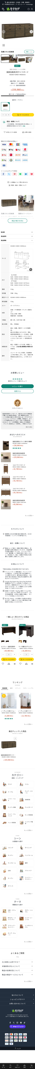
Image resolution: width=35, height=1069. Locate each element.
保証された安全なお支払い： (9, 141)
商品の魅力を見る (17, 221)
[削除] (15, 738)
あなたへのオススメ (17, 434)
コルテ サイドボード (19, 466)
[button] (9, 718)
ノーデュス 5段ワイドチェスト (26, 712)
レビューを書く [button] (17, 386)
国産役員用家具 (20, 85)
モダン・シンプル (28, 688)
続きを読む (29, 427)
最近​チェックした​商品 (17, 731)
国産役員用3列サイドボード (9, 756)
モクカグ (13, 9)
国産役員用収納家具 (20, 454)
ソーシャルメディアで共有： (9, 171)
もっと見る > (29, 515)
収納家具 (21, 83)
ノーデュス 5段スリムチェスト (9, 712)
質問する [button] (17, 391)
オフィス (17, 688)
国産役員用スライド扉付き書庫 (22, 442)
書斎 (11, 688)
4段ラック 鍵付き (17, 647)
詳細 (24, 126)
